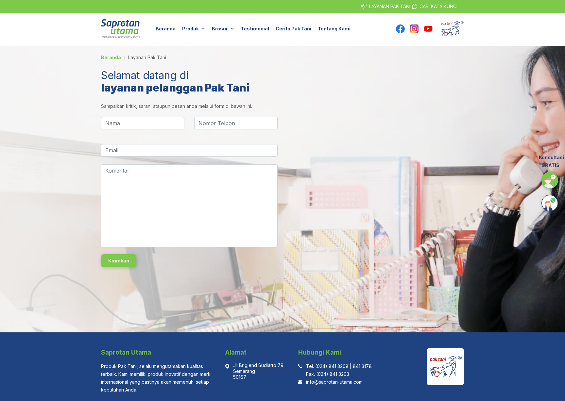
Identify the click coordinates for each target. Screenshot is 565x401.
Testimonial (255, 28)
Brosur (220, 28)
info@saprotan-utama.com (334, 382)
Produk (190, 28)
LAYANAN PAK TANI (389, 6)
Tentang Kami (334, 28)
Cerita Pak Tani (293, 28)
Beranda (166, 28)
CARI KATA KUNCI (438, 6)
